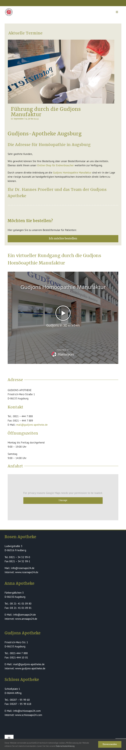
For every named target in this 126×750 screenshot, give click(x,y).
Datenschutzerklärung (65, 746)
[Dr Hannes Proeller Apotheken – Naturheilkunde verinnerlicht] (9, 9)
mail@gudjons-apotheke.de (32, 424)
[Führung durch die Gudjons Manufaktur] (61, 72)
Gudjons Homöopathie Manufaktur (72, 172)
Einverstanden (110, 744)
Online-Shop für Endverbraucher (55, 165)
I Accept (63, 500)
